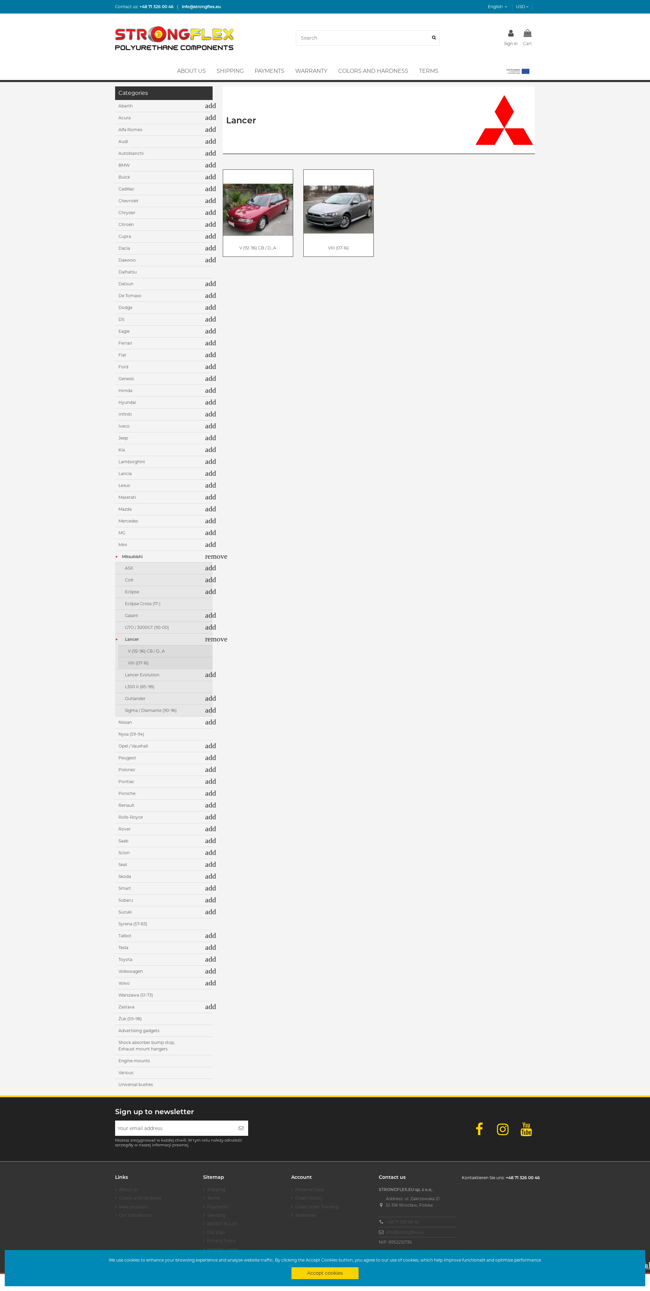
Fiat (122, 354)
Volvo (124, 983)
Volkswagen (130, 971)
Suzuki (125, 912)
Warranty (216, 1215)
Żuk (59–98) (130, 1018)
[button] (517, 71)
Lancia (125, 473)
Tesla (123, 947)
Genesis (126, 378)
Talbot (124, 935)
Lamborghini (131, 461)
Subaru (125, 900)
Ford (123, 366)
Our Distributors (135, 1215)
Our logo (216, 1232)
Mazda (125, 509)
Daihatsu (127, 271)
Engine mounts (134, 1060)
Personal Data (309, 1189)
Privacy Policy (221, 1240)
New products (133, 1206)
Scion (124, 852)
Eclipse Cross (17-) (142, 603)
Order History (309, 1198)
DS (121, 319)
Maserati (127, 497)
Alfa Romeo (130, 129)
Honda (125, 390)
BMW (124, 165)
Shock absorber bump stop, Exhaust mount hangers (146, 1046)
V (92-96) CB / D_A (257, 247)
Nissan (125, 722)
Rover (124, 829)
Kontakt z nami (222, 1249)
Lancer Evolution (142, 674)
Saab (123, 840)
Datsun (125, 283)
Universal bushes (135, 1084)
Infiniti (125, 414)
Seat (122, 864)
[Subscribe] (241, 1128)
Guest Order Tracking (317, 1206)
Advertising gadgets (138, 1030)
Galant (131, 615)
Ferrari (125, 343)
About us (128, 1189)
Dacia (124, 248)
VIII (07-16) (338, 247)
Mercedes (128, 521)
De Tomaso (130, 295)
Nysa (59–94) (131, 734)
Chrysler (126, 212)
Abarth (125, 105)
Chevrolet (128, 200)
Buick (124, 177)
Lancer (132, 639)
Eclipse (132, 591)
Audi (123, 141)
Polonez (126, 769)
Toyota (125, 959)
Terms (213, 1198)
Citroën (126, 224)
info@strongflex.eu (405, 1232)
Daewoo (127, 260)
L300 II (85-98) (139, 686)
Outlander (135, 698)
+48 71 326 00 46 (402, 1222)
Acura (124, 117)
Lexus (124, 485)
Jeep (123, 437)
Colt (129, 579)
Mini (122, 544)
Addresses (305, 1215)
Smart (124, 888)
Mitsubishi (132, 556)
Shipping (216, 1189)
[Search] (434, 38)
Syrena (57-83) (132, 923)
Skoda (124, 876)
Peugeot (127, 757)
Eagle (124, 331)
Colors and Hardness (140, 1198)
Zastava (126, 1006)
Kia (121, 449)
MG (121, 532)
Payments (217, 1206)
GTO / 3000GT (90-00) (147, 627)
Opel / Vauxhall (133, 746)
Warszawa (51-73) (135, 995)
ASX (129, 568)
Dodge (125, 307)
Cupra (124, 236)
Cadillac (126, 188)
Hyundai (127, 402)
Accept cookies (325, 1273)
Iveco (124, 426)
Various (125, 1072)
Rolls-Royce (130, 817)
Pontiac (126, 781)
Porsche (126, 793)
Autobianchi (131, 153)
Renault (126, 805)
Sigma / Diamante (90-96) (151, 710)
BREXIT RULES (222, 1223)
